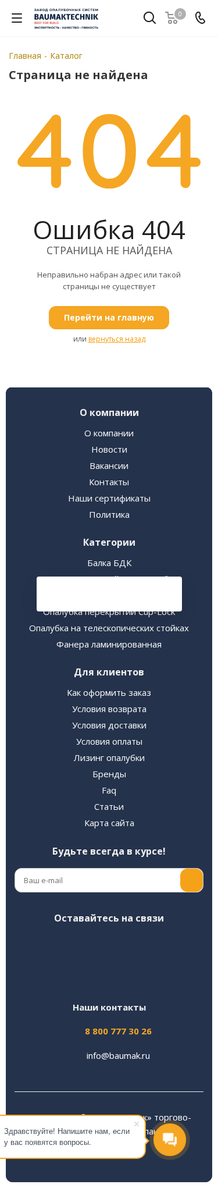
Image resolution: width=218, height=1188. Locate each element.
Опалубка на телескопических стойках (109, 628)
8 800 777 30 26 (118, 1031)
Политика (109, 514)
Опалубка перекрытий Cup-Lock (109, 611)
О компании (109, 433)
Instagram (62, 945)
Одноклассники (150, 945)
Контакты (109, 482)
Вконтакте (33, 945)
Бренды (109, 774)
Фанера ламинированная (109, 644)
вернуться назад (116, 339)
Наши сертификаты (109, 498)
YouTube (121, 945)
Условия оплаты (109, 741)
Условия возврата (109, 708)
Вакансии (109, 465)
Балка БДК (109, 562)
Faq (109, 790)
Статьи (109, 806)
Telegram (91, 945)
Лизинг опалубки (109, 757)
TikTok (121, 974)
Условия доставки (109, 725)
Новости (109, 449)
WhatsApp (179, 945)
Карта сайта (109, 822)
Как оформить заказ (109, 692)
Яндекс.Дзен (91, 974)
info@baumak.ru (118, 1055)
